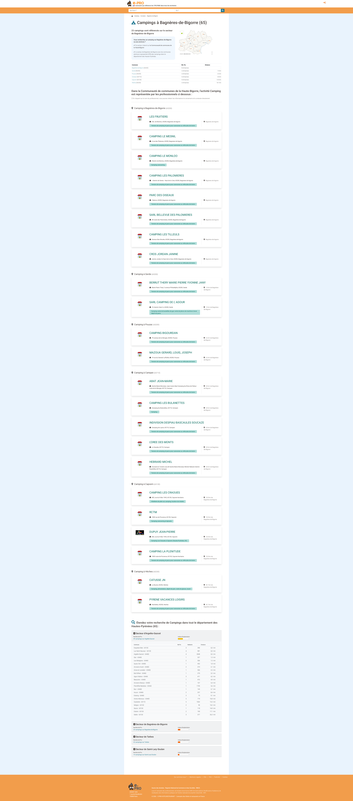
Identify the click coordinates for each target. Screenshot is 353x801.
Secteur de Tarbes (144, 736)
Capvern (134, 80)
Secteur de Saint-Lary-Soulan (149, 749)
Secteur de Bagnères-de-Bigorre (151, 724)
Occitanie (143, 16)
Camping (136, 16)
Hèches (134, 82)
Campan (134, 77)
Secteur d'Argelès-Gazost (148, 633)
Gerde (133, 71)
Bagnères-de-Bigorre (138, 68)
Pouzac (134, 74)
